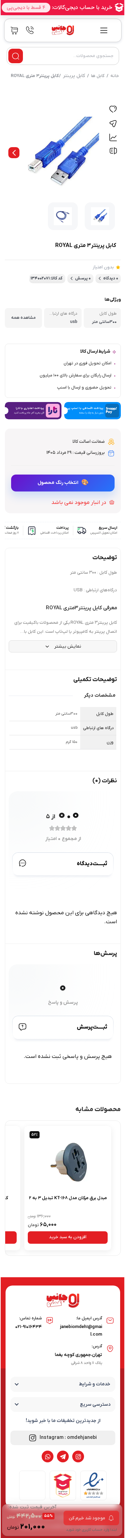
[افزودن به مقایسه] (113, 152)
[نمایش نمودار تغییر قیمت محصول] (113, 137)
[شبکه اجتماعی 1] (78, 1456)
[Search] (15, 56)
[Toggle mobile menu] (104, 30)
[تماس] (29, 30)
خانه (114, 76)
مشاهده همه (23, 318)
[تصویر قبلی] (13, 152)
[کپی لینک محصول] (113, 124)
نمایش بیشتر (67, 646)
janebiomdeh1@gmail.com (81, 1330)
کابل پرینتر (74, 76)
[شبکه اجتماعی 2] (63, 1456)
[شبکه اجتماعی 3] (47, 1456)
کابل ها (98, 76)
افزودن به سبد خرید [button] (67, 1237)
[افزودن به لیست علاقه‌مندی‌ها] (113, 110)
